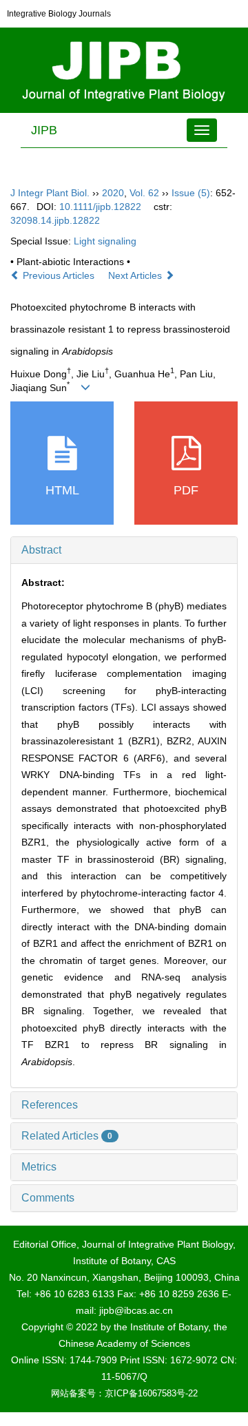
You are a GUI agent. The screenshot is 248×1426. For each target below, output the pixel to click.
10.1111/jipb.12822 (100, 206)
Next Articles (136, 275)
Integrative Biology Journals (59, 14)
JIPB (44, 130)
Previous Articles (58, 275)
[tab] (124, 550)
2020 (113, 192)
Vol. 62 (144, 192)
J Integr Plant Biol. (50, 192)
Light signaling (105, 241)
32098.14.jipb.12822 (55, 220)
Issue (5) (191, 192)
